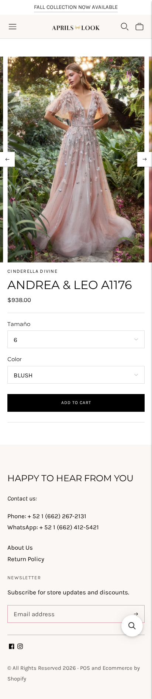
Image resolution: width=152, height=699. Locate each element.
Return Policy (25, 559)
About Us (20, 547)
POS (85, 668)
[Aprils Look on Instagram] (20, 647)
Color (14, 359)
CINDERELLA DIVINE (32, 271)
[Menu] (12, 26)
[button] (132, 626)
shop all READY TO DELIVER (76, 10)
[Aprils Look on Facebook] (11, 647)
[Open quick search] (125, 26)
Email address (33, 606)
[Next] (144, 159)
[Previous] (7, 159)
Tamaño (18, 324)
